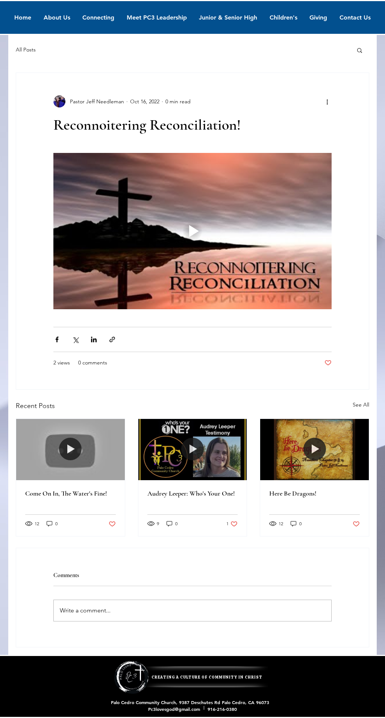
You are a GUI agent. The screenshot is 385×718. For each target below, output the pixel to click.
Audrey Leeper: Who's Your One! (191, 493)
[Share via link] (112, 339)
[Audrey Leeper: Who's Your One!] (192, 449)
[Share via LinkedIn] (93, 339)
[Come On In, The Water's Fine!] (70, 449)
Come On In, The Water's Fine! (66, 493)
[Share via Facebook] (57, 339)
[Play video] (192, 231)
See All (361, 404)
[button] (359, 50)
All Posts (26, 49)
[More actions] (327, 101)
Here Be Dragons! (293, 493)
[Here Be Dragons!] (314, 449)
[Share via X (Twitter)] (75, 339)
